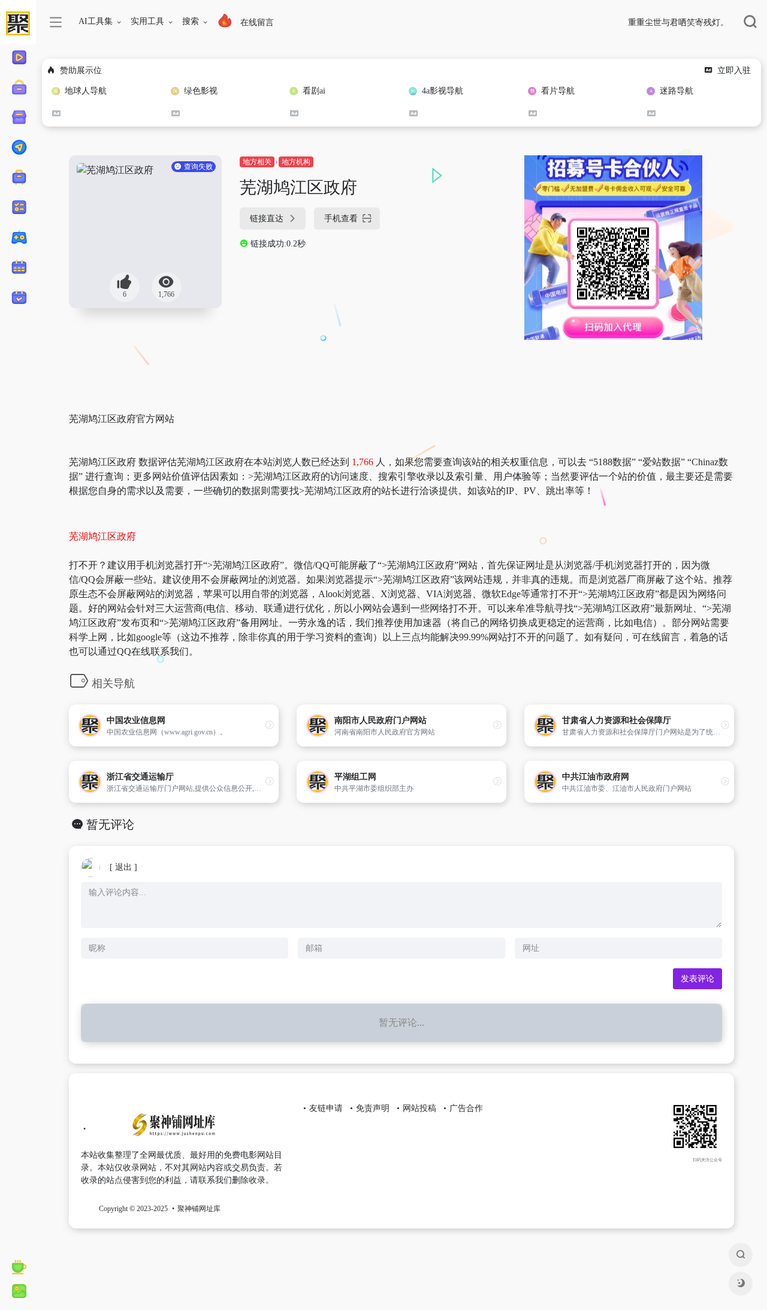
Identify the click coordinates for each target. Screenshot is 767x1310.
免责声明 (372, 1108)
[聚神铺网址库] (171, 1129)
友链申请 (326, 1108)
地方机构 (296, 162)
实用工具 (147, 21)
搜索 (190, 21)
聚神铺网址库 (199, 1208)
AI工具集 (95, 21)
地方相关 (257, 162)
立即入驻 (734, 70)
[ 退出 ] (123, 867)
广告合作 (466, 1108)
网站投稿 (419, 1108)
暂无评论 (110, 824)
